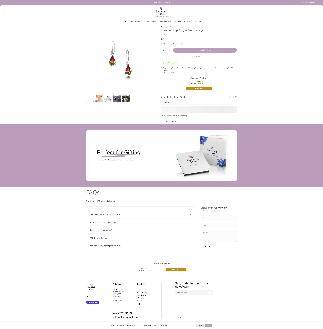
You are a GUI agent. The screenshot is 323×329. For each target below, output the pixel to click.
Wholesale (140, 298)
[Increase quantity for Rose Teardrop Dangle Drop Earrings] (170, 50)
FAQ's (139, 304)
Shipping (170, 44)
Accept (208, 325)
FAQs (99, 201)
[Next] (149, 63)
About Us (140, 301)
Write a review (199, 88)
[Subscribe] (210, 292)
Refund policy (141, 295)
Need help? (234, 97)
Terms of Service (142, 292)
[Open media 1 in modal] (119, 59)
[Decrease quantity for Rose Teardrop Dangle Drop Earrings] (163, 50)
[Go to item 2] (99, 98)
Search (139, 289)
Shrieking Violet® (166, 27)
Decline (200, 325)
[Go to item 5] (126, 98)
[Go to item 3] (108, 98)
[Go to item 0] (90, 98)
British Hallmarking (181, 116)
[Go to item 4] (117, 98)
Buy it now (199, 56)
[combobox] (310, 2)
